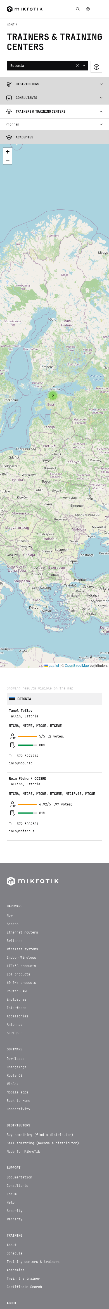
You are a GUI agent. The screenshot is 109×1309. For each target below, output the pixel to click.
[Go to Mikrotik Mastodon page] (67, 1277)
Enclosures (16, 877)
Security (14, 1088)
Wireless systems (22, 826)
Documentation (19, 1054)
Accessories (17, 893)
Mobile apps (17, 969)
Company (13, 1198)
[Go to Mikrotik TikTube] (41, 1277)
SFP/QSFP (14, 910)
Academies (15, 1147)
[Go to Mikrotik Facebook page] (81, 1277)
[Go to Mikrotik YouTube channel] (54, 1277)
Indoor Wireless (21, 835)
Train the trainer (23, 1156)
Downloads (15, 936)
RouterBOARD (17, 868)
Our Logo (14, 1206)
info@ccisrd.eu (22, 708)
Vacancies (15, 1215)
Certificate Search (24, 1164)
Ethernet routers (22, 809)
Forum (11, 1071)
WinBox (12, 961)
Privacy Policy (54, 1293)
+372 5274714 (26, 633)
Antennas (14, 902)
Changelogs (16, 944)
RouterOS (14, 953)
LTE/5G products (21, 843)
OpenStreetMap (77, 542)
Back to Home (18, 978)
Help (11, 1080)
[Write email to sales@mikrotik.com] (27, 1277)
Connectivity (18, 986)
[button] (52, 272)
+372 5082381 (26, 701)
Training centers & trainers (33, 1139)
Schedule (14, 1130)
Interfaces (16, 885)
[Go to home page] (33, 758)
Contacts (14, 1190)
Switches (14, 818)
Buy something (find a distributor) (40, 1012)
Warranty (14, 1096)
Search (12, 801)
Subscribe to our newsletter (54, 1258)
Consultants (17, 1063)
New (10, 793)
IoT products (18, 851)
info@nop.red (20, 640)
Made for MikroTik (23, 1029)
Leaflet (53, 542)
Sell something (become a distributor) (43, 1020)
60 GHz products (21, 860)
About (11, 1122)
